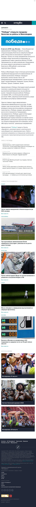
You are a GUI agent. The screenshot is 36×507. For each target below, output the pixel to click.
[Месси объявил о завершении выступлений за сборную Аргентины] (18, 306)
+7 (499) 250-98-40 (5, 464)
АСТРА (2, 478)
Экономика (4, 216)
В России (4, 250)
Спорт (3, 282)
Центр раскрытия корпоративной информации (11, 486)
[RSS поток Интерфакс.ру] (10, 490)
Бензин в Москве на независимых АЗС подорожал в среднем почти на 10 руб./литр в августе (16, 342)
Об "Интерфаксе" (11, 441)
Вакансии (25, 441)
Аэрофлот (4, 28)
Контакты (3, 441)
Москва (3, 315)
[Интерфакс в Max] (12, 490)
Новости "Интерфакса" (6, 482)
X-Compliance (4, 474)
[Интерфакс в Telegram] (5, 490)
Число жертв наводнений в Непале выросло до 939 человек (17, 210)
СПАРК (2, 472)
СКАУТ (2, 475)
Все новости (4, 213)
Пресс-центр (19, 441)
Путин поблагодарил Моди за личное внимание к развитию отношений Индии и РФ (18, 276)
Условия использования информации (10, 499)
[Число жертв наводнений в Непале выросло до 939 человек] (18, 207)
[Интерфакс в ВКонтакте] (7, 490)
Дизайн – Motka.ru (5, 502)
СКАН (2, 483)
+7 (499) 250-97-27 (16, 464)
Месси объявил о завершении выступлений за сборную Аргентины (17, 309)
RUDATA (3, 485)
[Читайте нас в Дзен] (2, 490)
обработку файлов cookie (28, 461)
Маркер (3, 477)
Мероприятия (14, 442)
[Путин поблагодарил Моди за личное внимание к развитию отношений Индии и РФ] (18, 273)
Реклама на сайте (5, 442)
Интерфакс (18, 23)
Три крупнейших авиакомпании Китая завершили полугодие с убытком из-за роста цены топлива (16, 243)
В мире (3, 184)
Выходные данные (5, 500)
